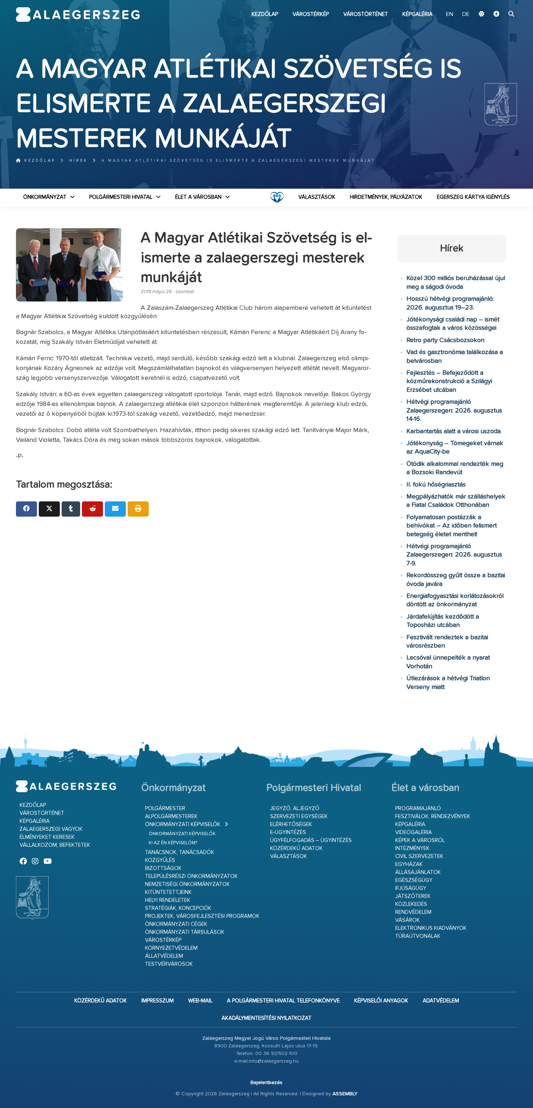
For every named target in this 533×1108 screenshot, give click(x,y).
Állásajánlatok (418, 872)
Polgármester (165, 808)
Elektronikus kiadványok (431, 928)
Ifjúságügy (410, 888)
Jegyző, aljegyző (294, 808)
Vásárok (407, 920)
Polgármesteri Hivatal (120, 197)
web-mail (200, 1001)
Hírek (78, 161)
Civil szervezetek (419, 856)
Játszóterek (413, 896)
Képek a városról (420, 840)
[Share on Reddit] (92, 509)
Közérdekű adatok (296, 848)
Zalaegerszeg (78, 14)
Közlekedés (411, 904)
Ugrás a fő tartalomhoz (499, 3)
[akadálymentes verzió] (496, 14)
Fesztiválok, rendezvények (432, 816)
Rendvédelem (413, 912)
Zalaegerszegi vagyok (51, 829)
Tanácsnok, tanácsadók (179, 852)
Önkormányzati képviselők (182, 824)
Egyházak (409, 864)
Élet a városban (198, 197)
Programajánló (418, 808)
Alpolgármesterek (171, 816)
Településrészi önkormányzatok (191, 876)
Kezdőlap (265, 14)
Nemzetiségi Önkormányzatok (187, 884)
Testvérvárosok (169, 964)
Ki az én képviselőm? (173, 843)
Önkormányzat (44, 197)
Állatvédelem (164, 956)
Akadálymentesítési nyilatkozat (266, 1018)
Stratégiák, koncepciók (178, 908)
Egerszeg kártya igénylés (473, 197)
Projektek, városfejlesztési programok (202, 916)
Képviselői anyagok (381, 1001)
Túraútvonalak (418, 936)
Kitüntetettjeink (168, 892)
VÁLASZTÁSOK (316, 197)
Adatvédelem (441, 1001)
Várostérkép (311, 14)
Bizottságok (163, 868)
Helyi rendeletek (167, 900)
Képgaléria (417, 14)
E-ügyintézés (288, 832)
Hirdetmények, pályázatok (386, 197)
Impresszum (157, 1001)
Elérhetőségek (291, 824)
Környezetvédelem (171, 948)
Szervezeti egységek (299, 816)
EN (449, 14)
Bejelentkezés (266, 1082)
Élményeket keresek (47, 837)
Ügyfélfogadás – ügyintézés (311, 840)
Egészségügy (414, 880)
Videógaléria (413, 832)
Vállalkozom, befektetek (55, 845)
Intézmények (412, 848)
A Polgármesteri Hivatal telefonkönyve (283, 1001)
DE (466, 14)
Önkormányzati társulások (184, 932)
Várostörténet (365, 14)
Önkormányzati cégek (176, 924)
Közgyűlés (160, 860)
